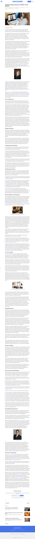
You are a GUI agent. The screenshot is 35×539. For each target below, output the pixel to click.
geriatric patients (23, 203)
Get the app (20, 535)
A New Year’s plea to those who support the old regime (11, 508)
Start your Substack (15, 535)
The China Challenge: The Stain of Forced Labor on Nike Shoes (13, 513)
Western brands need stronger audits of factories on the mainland (13, 514)
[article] (17, 509)
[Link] (4, 99)
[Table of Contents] (0, 269)
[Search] (25, 1)
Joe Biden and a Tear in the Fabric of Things (12, 518)
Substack (14, 537)
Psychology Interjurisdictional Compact (21, 95)
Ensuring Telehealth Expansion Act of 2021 (16, 477)
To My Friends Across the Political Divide (11, 507)
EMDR (17, 382)
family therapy (24, 202)
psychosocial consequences (10, 454)
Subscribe (29, 1)
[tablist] (7, 506)
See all (6, 523)
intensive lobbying (19, 474)
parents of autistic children (13, 203)
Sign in (33, 1)
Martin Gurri (9, 509)
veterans (6, 203)
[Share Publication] (26, 1)
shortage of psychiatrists (16, 458)
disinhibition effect (8, 189)
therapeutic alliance (8, 254)
